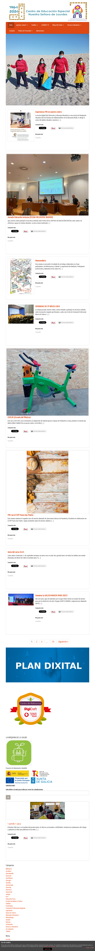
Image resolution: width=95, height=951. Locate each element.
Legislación (9, 910)
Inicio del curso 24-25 (16, 552)
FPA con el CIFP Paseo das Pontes (20, 515)
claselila (8, 883)
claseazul (8, 876)
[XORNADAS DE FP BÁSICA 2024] (21, 314)
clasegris (8, 880)
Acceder (8, 939)
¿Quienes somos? (21, 25)
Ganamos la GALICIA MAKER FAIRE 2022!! (51, 595)
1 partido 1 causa (14, 824)
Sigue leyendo (25, 90)
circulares (8, 871)
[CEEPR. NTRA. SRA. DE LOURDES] (47, 11)
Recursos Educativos (73, 25)
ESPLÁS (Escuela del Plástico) (19, 417)
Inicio (11, 25)
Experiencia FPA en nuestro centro (48, 112)
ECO (7, 897)
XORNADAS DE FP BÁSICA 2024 (47, 306)
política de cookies (49, 946)
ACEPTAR (47, 949)
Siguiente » (63, 641)
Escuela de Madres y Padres (14, 901)
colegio (8, 894)
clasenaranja (9, 885)
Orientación (9, 924)
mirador (8, 920)
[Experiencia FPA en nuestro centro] (21, 126)
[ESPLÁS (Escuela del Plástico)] (47, 382)
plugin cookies (90, 947)
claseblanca (9, 878)
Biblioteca (9, 869)
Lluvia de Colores (11, 913)
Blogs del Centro (57, 25)
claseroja (8, 887)
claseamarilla (9, 873)
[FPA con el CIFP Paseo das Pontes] (47, 482)
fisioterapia (9, 906)
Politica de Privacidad (24, 31)
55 (53, 641)
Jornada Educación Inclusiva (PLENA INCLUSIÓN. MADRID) (30, 217)
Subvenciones (40, 31)
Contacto (12, 31)
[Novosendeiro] (21, 276)
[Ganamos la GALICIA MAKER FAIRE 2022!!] (21, 599)
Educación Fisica (10, 899)
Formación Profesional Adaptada (15, 908)
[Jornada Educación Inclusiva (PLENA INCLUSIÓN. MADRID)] (47, 184)
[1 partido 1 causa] (47, 810)
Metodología (10, 917)
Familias (34, 25)
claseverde (9, 892)
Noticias (8, 922)
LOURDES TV (45, 25)
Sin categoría (9, 929)
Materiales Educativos (12, 915)
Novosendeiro (40, 260)
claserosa (8, 890)
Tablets (8, 931)
